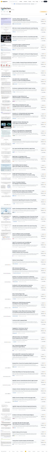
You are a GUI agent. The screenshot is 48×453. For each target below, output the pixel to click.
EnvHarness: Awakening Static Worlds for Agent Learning (23, 88)
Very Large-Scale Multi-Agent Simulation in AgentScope (23, 148)
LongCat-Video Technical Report (18, 71)
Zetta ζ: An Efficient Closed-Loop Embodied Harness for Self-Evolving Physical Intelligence (21, 234)
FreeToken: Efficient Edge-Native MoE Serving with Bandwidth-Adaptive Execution (21, 19)
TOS (9, 451)
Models (21, 1)
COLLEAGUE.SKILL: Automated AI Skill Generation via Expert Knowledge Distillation (21, 79)
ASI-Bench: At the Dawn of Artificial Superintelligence (23, 414)
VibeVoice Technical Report (17, 260)
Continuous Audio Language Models (19, 320)
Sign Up (45, 1)
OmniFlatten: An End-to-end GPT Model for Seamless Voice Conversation (20, 251)
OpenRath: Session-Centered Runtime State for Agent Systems (25, 380)
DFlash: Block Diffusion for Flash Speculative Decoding (23, 371)
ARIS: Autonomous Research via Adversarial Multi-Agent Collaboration (20, 268)
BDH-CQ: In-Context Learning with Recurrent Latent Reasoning (25, 28)
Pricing (37, 1)
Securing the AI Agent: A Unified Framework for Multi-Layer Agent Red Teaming (21, 45)
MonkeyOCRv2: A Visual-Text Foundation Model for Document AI (25, 363)
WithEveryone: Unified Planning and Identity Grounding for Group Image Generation (21, 303)
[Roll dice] (46, 14)
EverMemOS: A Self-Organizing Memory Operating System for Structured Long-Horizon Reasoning (22, 286)
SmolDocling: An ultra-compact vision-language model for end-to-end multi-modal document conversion (23, 191)
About (17, 451)
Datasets (25, 1)
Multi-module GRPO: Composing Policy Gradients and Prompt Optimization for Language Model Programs (23, 354)
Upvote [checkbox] (43, 19)
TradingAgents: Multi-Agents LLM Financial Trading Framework (25, 53)
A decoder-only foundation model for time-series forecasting (24, 225)
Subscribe (32, 3)
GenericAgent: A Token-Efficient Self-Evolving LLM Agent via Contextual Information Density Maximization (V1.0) (23, 311)
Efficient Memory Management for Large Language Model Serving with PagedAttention (21, 105)
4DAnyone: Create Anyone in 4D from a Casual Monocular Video (25, 36)
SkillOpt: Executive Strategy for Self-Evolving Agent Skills (23, 397)
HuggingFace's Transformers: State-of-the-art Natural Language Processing (20, 329)
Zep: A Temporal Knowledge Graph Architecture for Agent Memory (19, 346)
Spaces (30, 1)
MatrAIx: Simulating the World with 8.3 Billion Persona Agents (24, 208)
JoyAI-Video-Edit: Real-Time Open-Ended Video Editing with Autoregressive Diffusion (21, 423)
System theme (4, 451)
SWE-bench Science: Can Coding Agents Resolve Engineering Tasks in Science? (20, 337)
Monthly (7, 11)
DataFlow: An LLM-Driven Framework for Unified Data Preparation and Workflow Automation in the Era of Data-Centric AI (25, 277)
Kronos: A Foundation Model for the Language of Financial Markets (19, 183)
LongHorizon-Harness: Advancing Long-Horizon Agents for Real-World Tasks (20, 122)
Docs (34, 1)
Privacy (13, 451)
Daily (1, 11)
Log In (42, 1)
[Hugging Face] (25, 451)
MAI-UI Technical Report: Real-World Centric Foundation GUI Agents (19, 294)
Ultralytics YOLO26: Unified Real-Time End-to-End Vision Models (25, 389)
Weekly (4, 11)
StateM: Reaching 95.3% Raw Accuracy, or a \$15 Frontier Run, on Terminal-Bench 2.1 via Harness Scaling (23, 174)
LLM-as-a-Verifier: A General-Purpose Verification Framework (24, 62)
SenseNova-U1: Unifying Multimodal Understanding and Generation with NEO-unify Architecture (22, 114)
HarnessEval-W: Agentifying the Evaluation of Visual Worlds (24, 200)
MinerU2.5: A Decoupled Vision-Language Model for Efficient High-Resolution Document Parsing (22, 131)
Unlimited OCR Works (16, 139)
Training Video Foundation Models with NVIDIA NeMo (23, 440)
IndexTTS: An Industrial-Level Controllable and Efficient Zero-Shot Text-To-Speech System (21, 243)
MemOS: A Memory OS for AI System (19, 432)
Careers (21, 451)
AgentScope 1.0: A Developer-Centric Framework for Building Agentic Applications (21, 157)
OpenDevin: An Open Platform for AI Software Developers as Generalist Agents (20, 97)
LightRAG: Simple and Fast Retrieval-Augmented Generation (24, 406)
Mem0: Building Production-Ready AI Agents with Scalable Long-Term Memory (20, 165)
